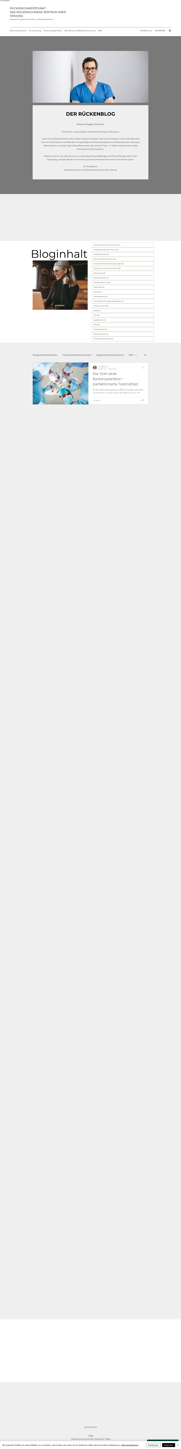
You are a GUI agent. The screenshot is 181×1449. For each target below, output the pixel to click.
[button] (145, 355)
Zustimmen (168, 1445)
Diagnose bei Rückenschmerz (110, 355)
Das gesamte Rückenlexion (45, 355)
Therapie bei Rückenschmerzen (76, 355)
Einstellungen (153, 1445)
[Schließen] (178, 1445)
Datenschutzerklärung (129, 1445)
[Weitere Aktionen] (143, 367)
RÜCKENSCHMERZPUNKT (28, 8)
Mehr (131, 355)
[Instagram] (170, 30)
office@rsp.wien (146, 30)
